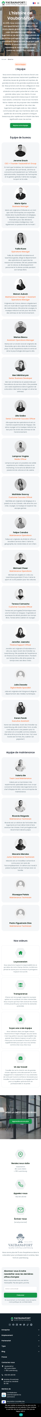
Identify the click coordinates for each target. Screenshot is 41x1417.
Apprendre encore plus (20, 1121)
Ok (21, 1415)
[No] (39, 1406)
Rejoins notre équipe (20, 125)
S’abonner (20, 1295)
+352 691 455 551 (20, 1197)
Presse (4, 1357)
